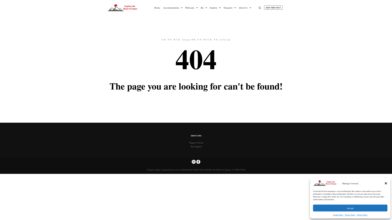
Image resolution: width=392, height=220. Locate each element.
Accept (350, 208)
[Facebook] (198, 162)
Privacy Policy (350, 215)
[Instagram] (194, 162)
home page (186, 39)
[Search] (260, 8)
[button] (385, 183)
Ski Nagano (196, 146)
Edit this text (273, 7)
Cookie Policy (338, 215)
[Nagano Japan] (122, 7)
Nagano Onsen (196, 142)
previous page (225, 39)
